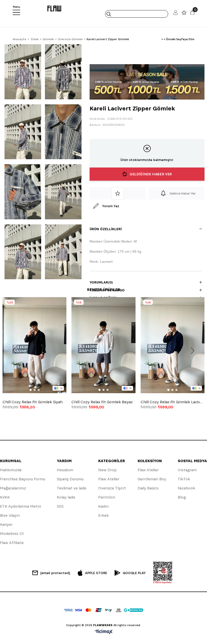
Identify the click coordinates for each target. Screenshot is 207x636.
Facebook (186, 488)
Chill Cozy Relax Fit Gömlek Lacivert (172, 402)
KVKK (5, 497)
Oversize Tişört (112, 488)
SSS (60, 506)
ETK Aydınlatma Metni (20, 506)
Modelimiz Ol (11, 533)
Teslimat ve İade (71, 488)
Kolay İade (66, 497)
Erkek (103, 515)
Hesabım (65, 470)
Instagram (187, 470)
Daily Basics (148, 488)
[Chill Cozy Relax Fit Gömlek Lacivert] (172, 345)
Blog (182, 497)
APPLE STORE (96, 573)
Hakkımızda (10, 470)
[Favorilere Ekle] (118, 193)
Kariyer (6, 524)
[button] (31, 390)
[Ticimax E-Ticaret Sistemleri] (104, 632)
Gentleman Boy (152, 479)
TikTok (184, 479)
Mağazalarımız (13, 488)
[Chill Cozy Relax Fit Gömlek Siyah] (34, 345)
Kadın (103, 506)
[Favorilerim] (184, 13)
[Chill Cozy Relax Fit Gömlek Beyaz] (103, 345)
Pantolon (106, 497)
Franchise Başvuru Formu (22, 479)
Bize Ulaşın (10, 515)
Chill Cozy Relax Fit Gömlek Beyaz (102, 402)
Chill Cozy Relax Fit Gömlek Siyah (33, 402)
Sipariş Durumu (70, 479)
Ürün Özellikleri (106, 229)
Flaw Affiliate (12, 542)
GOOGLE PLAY (134, 573)
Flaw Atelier (108, 479)
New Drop (107, 470)
